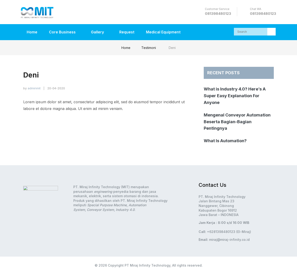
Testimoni (148, 48)
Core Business (63, 32)
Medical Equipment (163, 32)
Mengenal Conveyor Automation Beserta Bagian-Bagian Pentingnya (237, 122)
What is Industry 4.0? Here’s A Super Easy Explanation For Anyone (235, 96)
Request (126, 32)
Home (32, 32)
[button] (271, 31)
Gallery (98, 32)
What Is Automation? (225, 140)
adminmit (34, 88)
